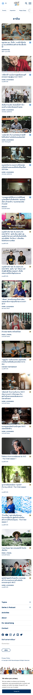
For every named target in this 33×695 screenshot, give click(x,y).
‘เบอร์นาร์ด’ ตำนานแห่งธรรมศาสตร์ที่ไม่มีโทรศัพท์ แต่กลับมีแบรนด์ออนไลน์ (13, 136)
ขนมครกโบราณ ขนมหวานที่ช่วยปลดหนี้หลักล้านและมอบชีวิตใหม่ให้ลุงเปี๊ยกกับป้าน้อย (14, 167)
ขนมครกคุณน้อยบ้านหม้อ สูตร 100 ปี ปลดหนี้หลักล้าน (13, 427)
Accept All (16, 691)
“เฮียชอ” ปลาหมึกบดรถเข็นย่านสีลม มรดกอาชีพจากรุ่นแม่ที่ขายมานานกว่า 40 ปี (14, 301)
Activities (5, 612)
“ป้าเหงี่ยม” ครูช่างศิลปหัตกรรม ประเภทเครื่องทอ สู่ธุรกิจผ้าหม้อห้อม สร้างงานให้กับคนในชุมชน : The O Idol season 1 (14, 518)
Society (4, 10)
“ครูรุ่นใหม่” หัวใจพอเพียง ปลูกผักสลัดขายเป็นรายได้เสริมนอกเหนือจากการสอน (14, 362)
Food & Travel (7, 334)
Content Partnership (9, 367)
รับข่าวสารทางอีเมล (9, 639)
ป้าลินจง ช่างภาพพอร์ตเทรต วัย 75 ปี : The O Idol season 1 (14, 457)
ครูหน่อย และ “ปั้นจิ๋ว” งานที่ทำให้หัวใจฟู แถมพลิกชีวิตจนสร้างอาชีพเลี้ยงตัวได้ (14, 44)
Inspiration (12, 10)
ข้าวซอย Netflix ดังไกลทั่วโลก (11, 332)
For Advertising (8, 623)
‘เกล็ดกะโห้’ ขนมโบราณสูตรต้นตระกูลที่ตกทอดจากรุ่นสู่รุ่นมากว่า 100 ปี (14, 76)
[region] (16, 685)
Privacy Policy (6, 658)
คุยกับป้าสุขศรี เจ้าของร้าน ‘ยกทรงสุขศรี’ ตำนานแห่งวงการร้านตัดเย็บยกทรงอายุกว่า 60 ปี (14, 580)
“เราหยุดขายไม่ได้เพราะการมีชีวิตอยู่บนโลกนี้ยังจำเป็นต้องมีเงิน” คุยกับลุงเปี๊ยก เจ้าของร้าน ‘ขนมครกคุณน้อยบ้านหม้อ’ (13, 200)
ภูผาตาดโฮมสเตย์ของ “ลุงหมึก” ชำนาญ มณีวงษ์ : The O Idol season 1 (14, 487)
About (4, 617)
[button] (30, 10)
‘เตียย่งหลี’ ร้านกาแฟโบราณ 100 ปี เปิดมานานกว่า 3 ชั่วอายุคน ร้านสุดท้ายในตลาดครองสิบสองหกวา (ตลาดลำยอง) (13, 395)
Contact (5, 628)
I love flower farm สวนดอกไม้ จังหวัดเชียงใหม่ (14, 549)
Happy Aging (22, 10)
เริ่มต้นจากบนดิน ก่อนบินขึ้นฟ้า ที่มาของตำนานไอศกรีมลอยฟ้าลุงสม (13, 106)
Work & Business (8, 80)
